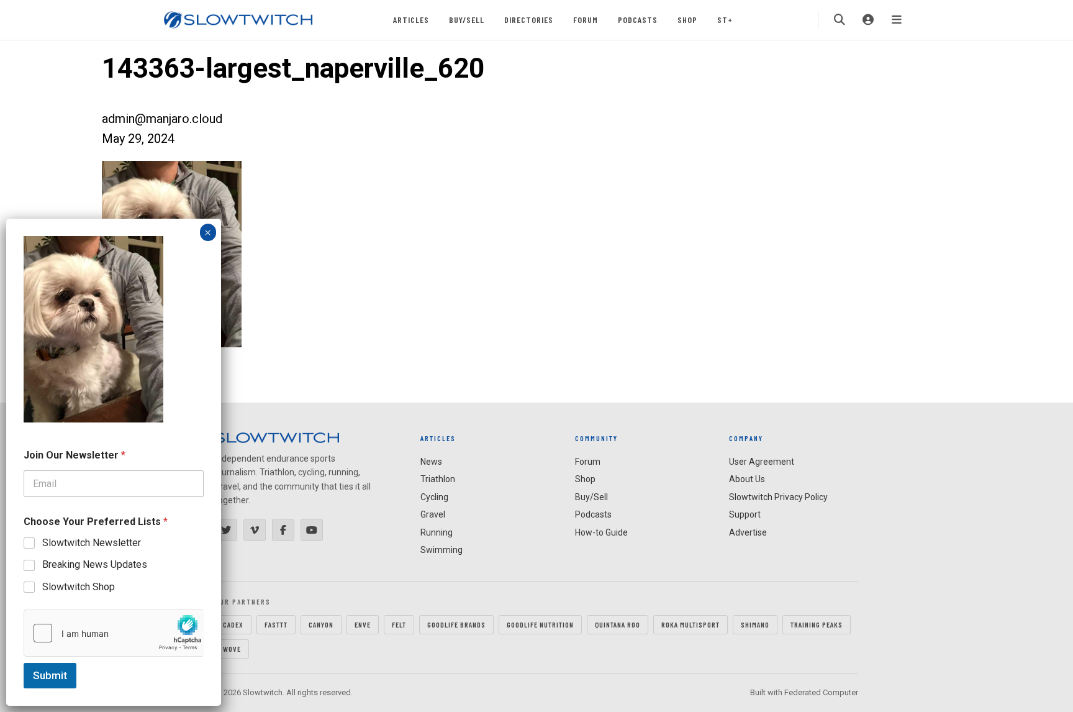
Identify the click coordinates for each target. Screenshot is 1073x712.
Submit (50, 675)
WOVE (232, 648)
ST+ (725, 19)
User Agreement (761, 462)
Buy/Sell (466, 19)
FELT (399, 624)
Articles (411, 19)
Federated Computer (821, 692)
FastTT (276, 624)
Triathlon (437, 479)
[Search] (839, 19)
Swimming (441, 550)
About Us (747, 479)
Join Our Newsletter (74, 455)
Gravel (432, 514)
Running (436, 532)
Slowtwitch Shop (78, 587)
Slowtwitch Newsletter (91, 543)
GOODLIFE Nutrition (540, 624)
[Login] (868, 19)
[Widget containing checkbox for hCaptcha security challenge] (114, 633)
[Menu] (896, 19)
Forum (585, 19)
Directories (528, 19)
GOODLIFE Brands (456, 624)
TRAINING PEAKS (816, 624)
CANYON (321, 624)
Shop (687, 19)
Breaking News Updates (94, 564)
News (431, 462)
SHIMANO (755, 624)
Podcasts (638, 19)
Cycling (434, 497)
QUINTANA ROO (617, 624)
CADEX (233, 624)
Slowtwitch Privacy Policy (778, 497)
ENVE (363, 624)
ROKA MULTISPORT (690, 624)
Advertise (748, 532)
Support (745, 514)
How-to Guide (601, 532)
